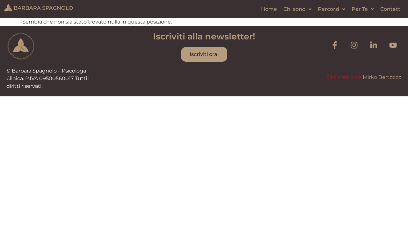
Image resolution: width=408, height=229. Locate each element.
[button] (297, 9)
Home (269, 9)
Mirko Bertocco (382, 77)
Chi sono (294, 9)
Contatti (391, 9)
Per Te (360, 9)
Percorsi (328, 9)
